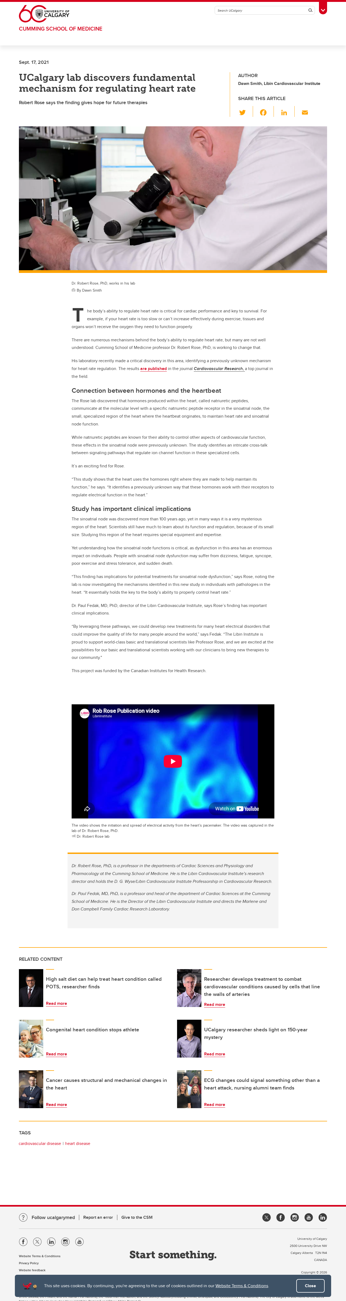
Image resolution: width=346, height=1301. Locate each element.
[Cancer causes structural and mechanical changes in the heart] (31, 1089)
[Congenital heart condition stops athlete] (31, 1039)
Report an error (98, 1217)
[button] (245, 111)
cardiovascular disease (40, 1143)
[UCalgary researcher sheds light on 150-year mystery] (189, 1039)
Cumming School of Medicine (60, 28)
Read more (56, 1003)
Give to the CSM (136, 1217)
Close (310, 1286)
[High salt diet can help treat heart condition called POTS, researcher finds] (31, 988)
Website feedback (32, 1270)
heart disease (77, 1143)
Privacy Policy (29, 1263)
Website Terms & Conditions (241, 1286)
